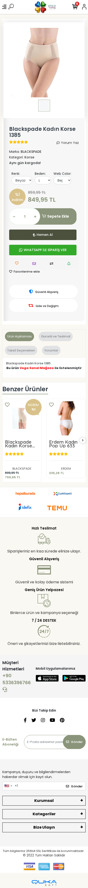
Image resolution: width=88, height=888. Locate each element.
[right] (83, 440)
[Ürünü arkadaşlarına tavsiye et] (35, 264)
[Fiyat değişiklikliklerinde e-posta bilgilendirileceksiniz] (70, 264)
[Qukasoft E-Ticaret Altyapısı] (44, 883)
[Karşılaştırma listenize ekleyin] (53, 264)
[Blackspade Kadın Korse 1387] (22, 418)
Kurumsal (44, 800)
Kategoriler (44, 814)
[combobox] (8, 786)
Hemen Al (45, 234)
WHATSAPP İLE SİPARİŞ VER (45, 250)
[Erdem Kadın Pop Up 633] (66, 418)
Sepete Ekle (58, 216)
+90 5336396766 (16, 679)
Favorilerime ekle (26, 271)
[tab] (19, 336)
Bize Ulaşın (44, 827)
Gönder (77, 742)
